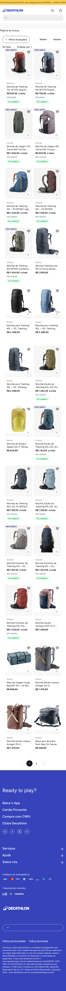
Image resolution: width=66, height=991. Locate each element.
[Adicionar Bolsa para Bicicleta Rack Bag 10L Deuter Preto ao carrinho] (57, 730)
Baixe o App (11, 803)
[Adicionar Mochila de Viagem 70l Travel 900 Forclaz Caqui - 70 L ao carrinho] (28, 135)
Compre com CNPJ (16, 816)
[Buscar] (6, 18)
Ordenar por (23, 47)
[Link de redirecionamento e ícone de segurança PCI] (11, 894)
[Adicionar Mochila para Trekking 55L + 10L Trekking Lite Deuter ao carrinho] (28, 373)
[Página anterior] (22, 763)
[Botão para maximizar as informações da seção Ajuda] (62, 855)
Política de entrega (38, 941)
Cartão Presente (14, 810)
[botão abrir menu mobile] (52, 10)
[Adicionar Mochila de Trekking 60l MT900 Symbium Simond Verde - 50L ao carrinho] (28, 254)
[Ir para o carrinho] (60, 10)
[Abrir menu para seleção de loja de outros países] (33, 927)
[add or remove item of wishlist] (29, 52)
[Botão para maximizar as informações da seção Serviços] (62, 848)
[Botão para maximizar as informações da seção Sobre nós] (62, 862)
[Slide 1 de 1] (18, 62)
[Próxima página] (44, 763)
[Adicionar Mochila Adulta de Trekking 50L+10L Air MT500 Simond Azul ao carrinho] (57, 432)
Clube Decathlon (14, 823)
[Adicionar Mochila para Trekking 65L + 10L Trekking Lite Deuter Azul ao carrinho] (57, 314)
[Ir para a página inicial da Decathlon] (12, 10)
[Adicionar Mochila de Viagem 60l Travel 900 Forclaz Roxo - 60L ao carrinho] (57, 135)
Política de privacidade (13, 941)
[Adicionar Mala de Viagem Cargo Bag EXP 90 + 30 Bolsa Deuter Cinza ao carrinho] (28, 671)
